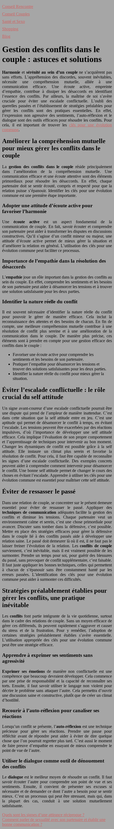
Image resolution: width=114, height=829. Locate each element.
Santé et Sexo (13, 21)
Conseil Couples (16, 14)
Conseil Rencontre (17, 6)
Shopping (10, 29)
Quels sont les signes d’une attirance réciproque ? (43, 815)
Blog (6, 36)
